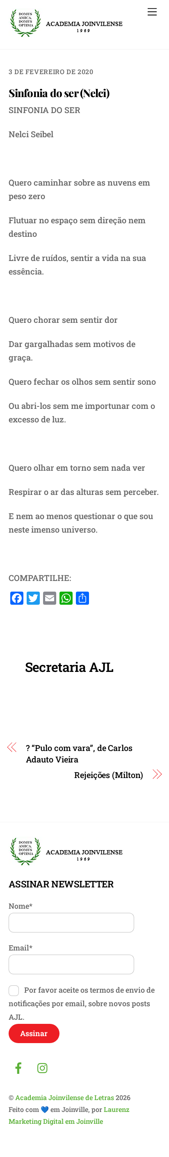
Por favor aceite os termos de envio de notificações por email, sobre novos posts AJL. (82, 1003)
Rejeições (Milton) (108, 774)
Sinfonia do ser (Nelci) (59, 93)
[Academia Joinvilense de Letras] (66, 34)
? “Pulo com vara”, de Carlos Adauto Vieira (79, 753)
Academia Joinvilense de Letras (64, 1097)
